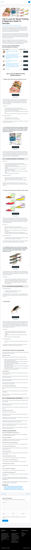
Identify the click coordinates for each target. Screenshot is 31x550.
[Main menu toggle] (29, 2)
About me (23, 534)
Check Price (25, 51)
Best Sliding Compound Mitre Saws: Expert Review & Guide (14, 489)
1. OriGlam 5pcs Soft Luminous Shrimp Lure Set (14, 79)
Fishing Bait (8, 69)
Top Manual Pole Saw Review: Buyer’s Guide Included (13, 488)
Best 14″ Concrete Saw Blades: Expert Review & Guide (13, 486)
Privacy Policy (24, 533)
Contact (23, 535)
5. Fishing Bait (6, 301)
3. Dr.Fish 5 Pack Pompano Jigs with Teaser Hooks (15, 190)
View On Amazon (15, 147)
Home (23, 532)
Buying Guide (11, 25)
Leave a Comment (5, 25)
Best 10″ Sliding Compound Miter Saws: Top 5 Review (13, 487)
